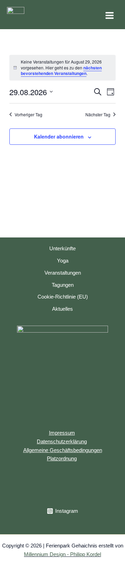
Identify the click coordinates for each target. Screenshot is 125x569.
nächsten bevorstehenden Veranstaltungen (61, 71)
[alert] (62, 68)
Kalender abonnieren (59, 136)
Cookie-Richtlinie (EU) (63, 297)
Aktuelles (62, 309)
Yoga (62, 260)
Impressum (62, 433)
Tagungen (63, 285)
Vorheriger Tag (28, 114)
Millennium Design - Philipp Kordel (62, 554)
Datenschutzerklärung (62, 441)
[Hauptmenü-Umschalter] (109, 15)
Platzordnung (62, 458)
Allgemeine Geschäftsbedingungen (62, 450)
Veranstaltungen (62, 273)
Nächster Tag (97, 114)
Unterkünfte (62, 248)
